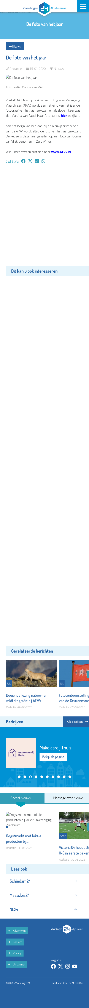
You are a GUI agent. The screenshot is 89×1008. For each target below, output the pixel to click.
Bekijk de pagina (53, 757)
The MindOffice (75, 983)
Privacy (16, 953)
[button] (19, 776)
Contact (17, 942)
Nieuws (16, 46)
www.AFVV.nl (61, 152)
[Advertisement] (44, 217)
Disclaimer (18, 964)
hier (64, 116)
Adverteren (19, 930)
